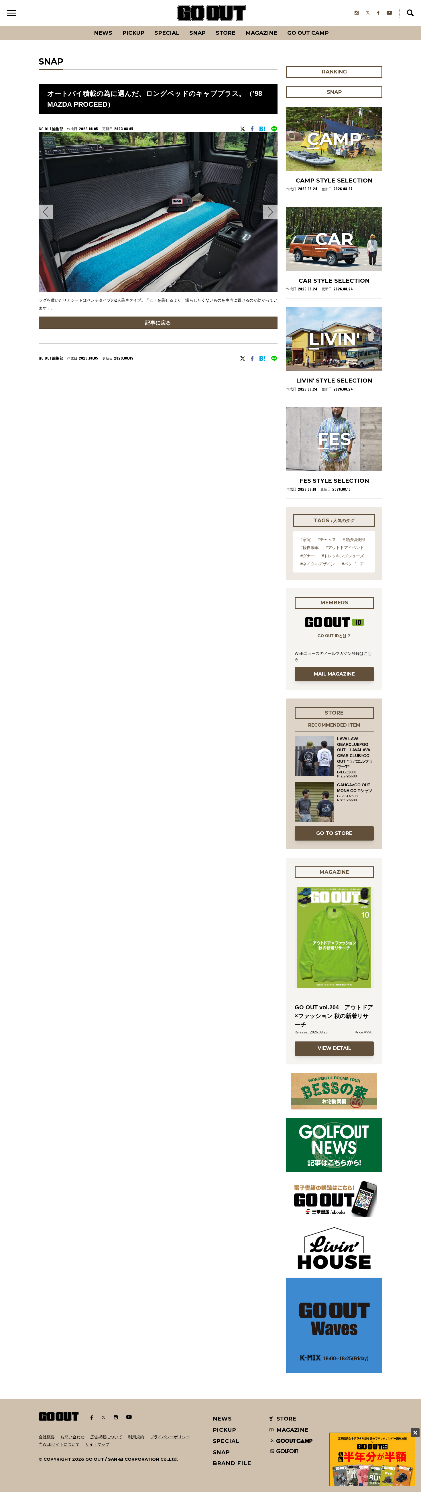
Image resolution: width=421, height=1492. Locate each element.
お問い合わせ (72, 1437)
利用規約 (136, 1437)
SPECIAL (166, 33)
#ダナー (307, 556)
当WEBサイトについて (59, 1444)
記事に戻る (158, 322)
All (82, 25)
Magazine (261, 33)
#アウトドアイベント (345, 547)
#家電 (305, 539)
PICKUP (133, 33)
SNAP (197, 33)
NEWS (222, 1418)
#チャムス (327, 539)
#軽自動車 (309, 547)
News (103, 33)
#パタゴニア (353, 564)
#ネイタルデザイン (317, 564)
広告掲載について (106, 1437)
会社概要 (47, 1437)
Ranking (334, 25)
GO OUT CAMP (308, 33)
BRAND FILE (232, 1463)
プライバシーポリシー (170, 1437)
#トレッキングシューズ (343, 556)
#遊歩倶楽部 (354, 539)
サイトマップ (97, 1444)
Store (225, 33)
